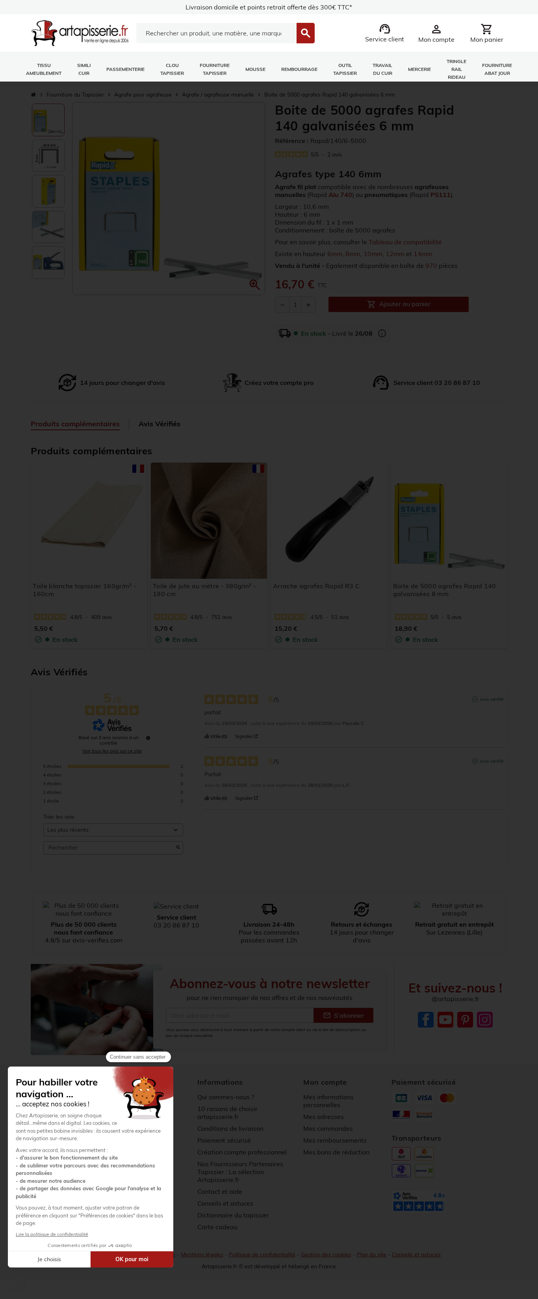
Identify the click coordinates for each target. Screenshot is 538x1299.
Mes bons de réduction (336, 1152)
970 (431, 265)
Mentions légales (202, 1254)
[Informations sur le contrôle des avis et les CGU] (148, 738)
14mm (423, 254)
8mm (352, 254)
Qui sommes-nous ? (225, 1097)
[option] (48, 120)
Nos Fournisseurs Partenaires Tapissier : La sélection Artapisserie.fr (240, 1172)
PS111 (440, 195)
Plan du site (371, 1254)
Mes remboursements (335, 1140)
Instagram (485, 1020)
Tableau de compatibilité (405, 242)
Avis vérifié (492, 699)
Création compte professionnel (242, 1152)
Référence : (291, 141)
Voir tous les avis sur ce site (112, 751)
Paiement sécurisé (224, 1140)
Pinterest (465, 1020)
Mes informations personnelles (328, 1101)
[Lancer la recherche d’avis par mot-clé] (178, 848)
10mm (373, 254)
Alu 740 (340, 195)
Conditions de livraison (230, 1128)
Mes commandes (328, 1128)
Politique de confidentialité (262, 1254)
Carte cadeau (217, 1227)
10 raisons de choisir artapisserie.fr (227, 1113)
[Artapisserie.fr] (80, 32)
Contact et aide (219, 1191)
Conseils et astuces (225, 1203)
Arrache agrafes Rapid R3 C (316, 586)
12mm (395, 254)
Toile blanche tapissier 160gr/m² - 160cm (84, 590)
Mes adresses (323, 1117)
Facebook (426, 1020)
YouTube (445, 1020)
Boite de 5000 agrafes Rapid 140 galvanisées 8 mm (444, 590)
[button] (255, 285)
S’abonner (343, 1015)
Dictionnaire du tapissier (233, 1215)
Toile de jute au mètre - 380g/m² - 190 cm (204, 590)
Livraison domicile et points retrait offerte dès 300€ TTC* (269, 7)
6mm (334, 254)
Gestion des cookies (326, 1254)
